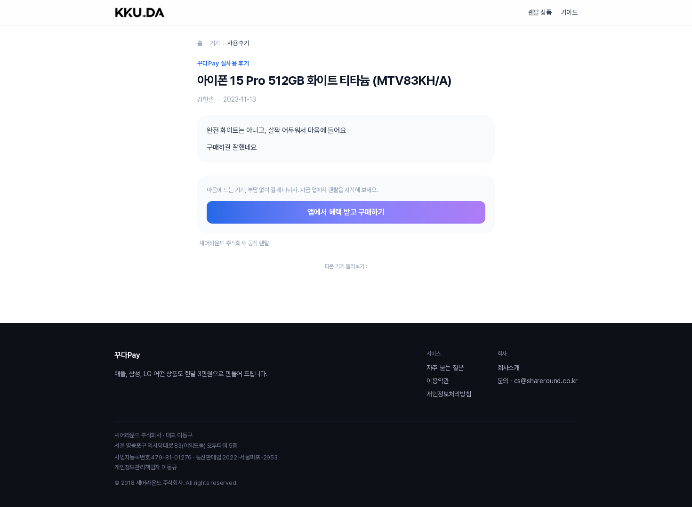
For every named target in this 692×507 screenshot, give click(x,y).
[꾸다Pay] (139, 12)
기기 (215, 43)
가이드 (569, 12)
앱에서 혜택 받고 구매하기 (345, 212)
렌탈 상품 (540, 12)
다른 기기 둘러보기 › (346, 266)
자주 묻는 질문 (444, 367)
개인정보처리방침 (448, 394)
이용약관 (437, 381)
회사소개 (509, 367)
